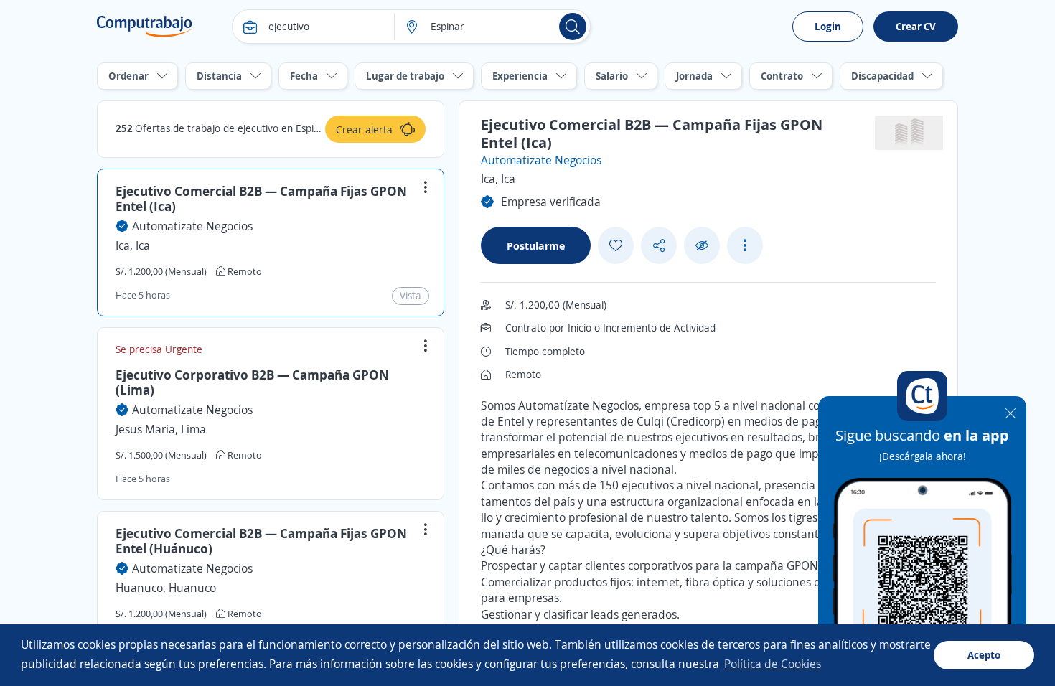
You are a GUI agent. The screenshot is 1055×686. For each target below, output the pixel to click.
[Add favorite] (616, 245)
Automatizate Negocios (192, 226)
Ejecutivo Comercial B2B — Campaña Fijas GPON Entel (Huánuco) (261, 541)
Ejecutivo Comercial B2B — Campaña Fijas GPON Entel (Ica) (261, 198)
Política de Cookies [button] (772, 664)
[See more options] (745, 245)
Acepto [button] (983, 655)
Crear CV (916, 26)
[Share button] (658, 245)
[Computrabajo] (144, 26)
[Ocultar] (701, 245)
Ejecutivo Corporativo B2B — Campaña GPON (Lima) (252, 382)
